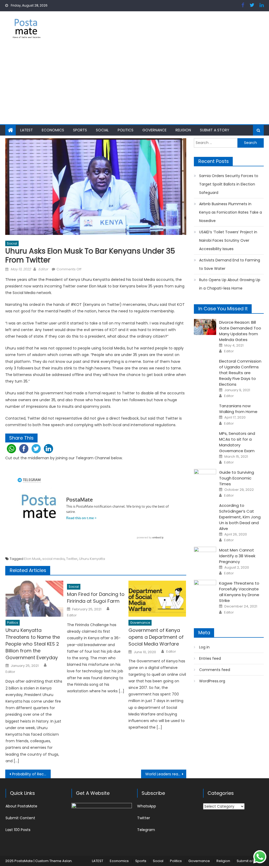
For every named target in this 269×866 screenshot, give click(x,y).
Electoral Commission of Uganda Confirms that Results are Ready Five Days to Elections (240, 372)
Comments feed (214, 669)
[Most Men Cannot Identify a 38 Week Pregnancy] (205, 555)
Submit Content (20, 818)
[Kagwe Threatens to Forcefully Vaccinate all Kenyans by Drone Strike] (205, 588)
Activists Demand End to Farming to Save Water (229, 264)
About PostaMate (21, 806)
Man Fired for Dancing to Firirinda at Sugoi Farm (96, 597)
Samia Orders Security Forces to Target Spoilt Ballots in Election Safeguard (228, 184)
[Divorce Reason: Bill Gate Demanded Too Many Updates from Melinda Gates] (205, 327)
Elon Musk (32, 558)
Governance (154, 130)
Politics (125, 130)
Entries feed (210, 658)
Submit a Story (214, 130)
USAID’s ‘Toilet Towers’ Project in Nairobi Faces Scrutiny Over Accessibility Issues (228, 240)
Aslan (67, 860)
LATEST (26, 130)
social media (53, 558)
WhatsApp (146, 806)
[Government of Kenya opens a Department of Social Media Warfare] (157, 599)
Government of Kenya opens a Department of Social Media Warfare (156, 637)
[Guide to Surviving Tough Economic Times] (205, 477)
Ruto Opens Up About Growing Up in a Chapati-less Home (229, 284)
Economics (53, 130)
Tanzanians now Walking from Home (238, 408)
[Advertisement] (134, 85)
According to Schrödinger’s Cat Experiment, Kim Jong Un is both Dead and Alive (240, 517)
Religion (183, 130)
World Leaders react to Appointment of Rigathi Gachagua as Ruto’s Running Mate (165, 774)
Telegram (146, 829)
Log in (204, 647)
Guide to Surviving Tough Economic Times (236, 478)
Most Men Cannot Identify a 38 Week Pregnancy (237, 555)
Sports (80, 130)
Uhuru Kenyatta (92, 558)
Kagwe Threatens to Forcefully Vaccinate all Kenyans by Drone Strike (239, 591)
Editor (43, 269)
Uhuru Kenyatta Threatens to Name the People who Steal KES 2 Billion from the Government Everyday (33, 644)
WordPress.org (212, 681)
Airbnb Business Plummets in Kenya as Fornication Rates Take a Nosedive (230, 212)
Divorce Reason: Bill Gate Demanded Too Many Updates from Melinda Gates (240, 330)
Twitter (71, 558)
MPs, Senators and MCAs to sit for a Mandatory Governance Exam (237, 442)
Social (102, 130)
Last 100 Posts (18, 829)
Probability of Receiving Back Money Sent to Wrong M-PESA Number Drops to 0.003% (31, 774)
